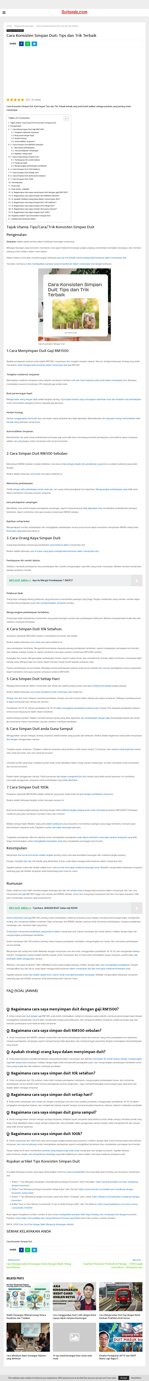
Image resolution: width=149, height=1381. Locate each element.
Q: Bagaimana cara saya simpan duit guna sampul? (34, 209)
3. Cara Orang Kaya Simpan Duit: (24, 157)
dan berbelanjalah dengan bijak (95, 718)
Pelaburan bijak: (21, 163)
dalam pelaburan (54, 824)
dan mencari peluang (27, 1144)
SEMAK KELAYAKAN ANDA (23, 219)
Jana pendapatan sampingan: (27, 151)
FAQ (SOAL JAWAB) (20, 189)
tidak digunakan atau (92, 508)
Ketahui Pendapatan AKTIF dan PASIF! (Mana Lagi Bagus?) (117, 1357)
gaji (23, 894)
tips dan (28, 861)
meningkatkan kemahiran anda (47, 841)
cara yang (18, 441)
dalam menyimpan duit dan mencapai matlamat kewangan (97, 968)
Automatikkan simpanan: (25, 141)
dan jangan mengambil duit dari (71, 776)
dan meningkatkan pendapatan (115, 965)
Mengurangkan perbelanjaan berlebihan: (31, 166)
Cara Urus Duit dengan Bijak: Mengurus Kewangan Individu (46, 1224)
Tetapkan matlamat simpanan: (27, 132)
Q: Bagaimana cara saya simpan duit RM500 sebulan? (35, 195)
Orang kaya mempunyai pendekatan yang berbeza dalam (33, 931)
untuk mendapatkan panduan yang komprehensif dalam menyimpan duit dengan (64, 264)
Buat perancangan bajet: (24, 135)
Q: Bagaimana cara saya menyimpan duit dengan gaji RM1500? (39, 192)
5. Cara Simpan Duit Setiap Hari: (24, 172)
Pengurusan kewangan (15, 30)
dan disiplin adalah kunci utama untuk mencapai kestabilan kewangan (62, 974)
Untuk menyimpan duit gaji (19, 918)
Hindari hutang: (21, 138)
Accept (123, 1378)
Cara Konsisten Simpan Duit (19, 1241)
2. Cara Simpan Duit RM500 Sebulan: (27, 144)
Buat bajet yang (14, 531)
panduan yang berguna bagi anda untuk (60, 1150)
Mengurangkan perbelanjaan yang (111, 489)
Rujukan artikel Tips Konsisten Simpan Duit (30, 215)
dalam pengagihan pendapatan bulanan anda (77, 708)
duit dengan (12, 739)
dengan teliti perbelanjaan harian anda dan (33, 489)
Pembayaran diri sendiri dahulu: (27, 160)
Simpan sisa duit (14, 698)
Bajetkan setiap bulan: (23, 154)
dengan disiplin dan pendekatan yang (84, 464)
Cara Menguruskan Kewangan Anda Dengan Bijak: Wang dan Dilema (39, 1266)
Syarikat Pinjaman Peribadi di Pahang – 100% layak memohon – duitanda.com (112, 1266)
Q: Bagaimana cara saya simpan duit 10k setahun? (33, 202)
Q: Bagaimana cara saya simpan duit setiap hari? (33, 206)
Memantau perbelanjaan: (25, 148)
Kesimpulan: (17, 182)
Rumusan (15, 186)
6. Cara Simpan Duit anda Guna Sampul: (28, 176)
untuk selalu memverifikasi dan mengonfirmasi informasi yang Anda (47, 1218)
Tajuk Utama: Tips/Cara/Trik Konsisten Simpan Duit (33, 123)
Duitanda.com (74, 12)
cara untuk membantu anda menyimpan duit (51, 692)
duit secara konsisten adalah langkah (35, 855)
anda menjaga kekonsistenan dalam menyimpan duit (42, 365)
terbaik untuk (76, 890)
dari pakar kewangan (62, 827)
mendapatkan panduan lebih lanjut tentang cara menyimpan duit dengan (92, 1214)
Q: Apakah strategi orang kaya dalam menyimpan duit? (35, 199)
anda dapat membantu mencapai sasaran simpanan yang (104, 837)
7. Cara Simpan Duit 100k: (21, 179)
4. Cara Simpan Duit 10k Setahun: (25, 169)
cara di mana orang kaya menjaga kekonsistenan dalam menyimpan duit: (64, 551)
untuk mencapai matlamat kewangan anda (79, 867)
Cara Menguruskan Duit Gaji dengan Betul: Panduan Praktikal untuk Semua (119, 1316)
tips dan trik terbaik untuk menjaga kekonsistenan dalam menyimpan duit (91, 257)
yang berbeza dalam (59, 545)
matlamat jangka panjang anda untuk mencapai (83, 810)
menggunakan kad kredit (25, 418)
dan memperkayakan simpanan (51, 603)
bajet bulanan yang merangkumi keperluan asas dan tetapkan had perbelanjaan (103, 399)
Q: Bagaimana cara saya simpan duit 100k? (30, 212)
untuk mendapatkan (75, 1172)
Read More (136, 1378)
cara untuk (35, 474)
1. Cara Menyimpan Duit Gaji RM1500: (27, 129)
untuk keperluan (126, 749)
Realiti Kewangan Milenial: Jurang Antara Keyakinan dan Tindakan (26, 1316)
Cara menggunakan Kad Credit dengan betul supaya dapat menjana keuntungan (74, 1316)
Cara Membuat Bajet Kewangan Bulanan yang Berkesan (26, 1357)
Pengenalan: (16, 126)
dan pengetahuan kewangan (42, 1154)
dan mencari (104, 668)
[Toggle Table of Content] (65, 118)
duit (34, 1101)
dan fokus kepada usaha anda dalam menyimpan (99, 380)
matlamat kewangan (102, 686)
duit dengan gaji (34, 1016)
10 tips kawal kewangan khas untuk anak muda (72, 1357)
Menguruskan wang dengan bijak (22, 399)
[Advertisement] (74, 74)
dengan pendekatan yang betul (98, 794)
